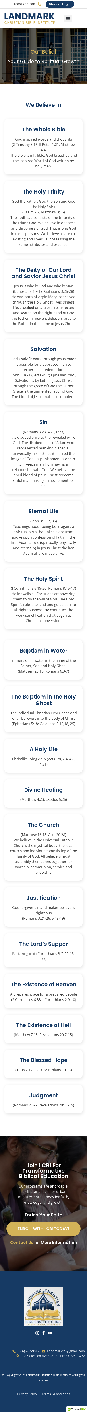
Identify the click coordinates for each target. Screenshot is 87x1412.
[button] (68, 18)
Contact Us (21, 1242)
